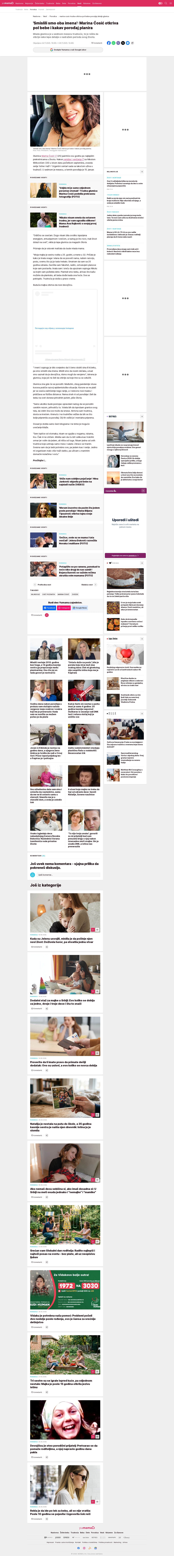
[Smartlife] (112, 1537)
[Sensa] (94, 1537)
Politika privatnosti (105, 1542)
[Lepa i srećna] (86, 1537)
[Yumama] (8, 3)
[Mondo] (48, 1537)
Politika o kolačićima (89, 1542)
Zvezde (75, 594)
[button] (96, 43)
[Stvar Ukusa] (76, 1537)
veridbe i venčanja (72, 159)
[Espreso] (66, 1537)
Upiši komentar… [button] (45, 875)
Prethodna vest (44, 585)
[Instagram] (84, 1548)
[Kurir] (58, 1537)
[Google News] (95, 1548)
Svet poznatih (48, 594)
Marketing (117, 1542)
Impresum (50, 1542)
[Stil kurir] (119, 1537)
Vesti (45, 16)
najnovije (35, 594)
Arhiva (125, 1542)
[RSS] (89, 1548)
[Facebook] (78, 1548)
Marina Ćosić (47, 156)
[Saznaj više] (142, 416)
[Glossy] (127, 1537)
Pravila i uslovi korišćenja (64, 1542)
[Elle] (102, 1537)
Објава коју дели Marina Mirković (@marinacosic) (64, 359)
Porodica (53, 16)
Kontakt (78, 1542)
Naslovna (36, 16)
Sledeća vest (87, 585)
